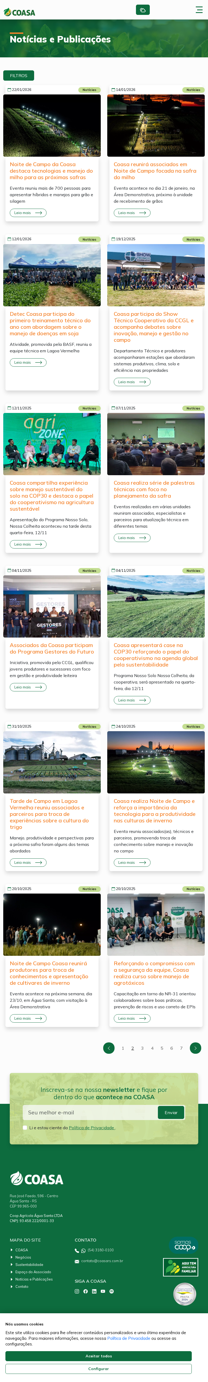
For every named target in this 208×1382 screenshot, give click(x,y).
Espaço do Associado (33, 1272)
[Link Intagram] (77, 1291)
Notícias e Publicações (34, 1279)
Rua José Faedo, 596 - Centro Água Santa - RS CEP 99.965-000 (34, 1201)
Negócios (23, 1257)
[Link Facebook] (85, 1291)
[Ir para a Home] (19, 11)
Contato (21, 1286)
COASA (21, 1250)
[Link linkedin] (94, 1291)
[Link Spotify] (111, 1291)
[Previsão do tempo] (143, 10)
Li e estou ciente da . (72, 1127)
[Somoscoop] (183, 1245)
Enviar (171, 1112)
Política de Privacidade (92, 1127)
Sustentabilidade (29, 1264)
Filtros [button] (18, 75)
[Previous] (109, 1048)
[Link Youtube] (103, 1291)
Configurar (98, 1368)
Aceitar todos (99, 1356)
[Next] (195, 1048)
